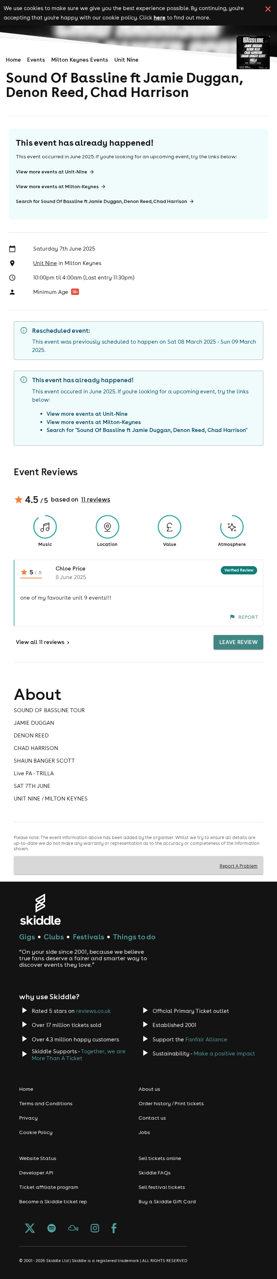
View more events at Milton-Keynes (57, 187)
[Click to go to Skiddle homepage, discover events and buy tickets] (40, 909)
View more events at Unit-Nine (51, 172)
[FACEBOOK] (114, 1228)
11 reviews (95, 499)
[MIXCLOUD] (73, 1228)
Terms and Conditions (45, 1103)
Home (13, 59)
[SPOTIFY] (51, 1228)
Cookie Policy (36, 1132)
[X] (30, 1228)
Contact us (152, 1118)
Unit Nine (126, 59)
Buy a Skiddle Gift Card (167, 1201)
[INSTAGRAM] (95, 1228)
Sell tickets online (159, 1158)
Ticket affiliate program (48, 1187)
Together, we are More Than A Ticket (79, 1055)
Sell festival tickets (161, 1187)
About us (149, 1089)
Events (36, 59)
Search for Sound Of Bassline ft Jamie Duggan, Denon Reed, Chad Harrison (101, 201)
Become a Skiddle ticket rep (53, 1201)
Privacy (28, 1118)
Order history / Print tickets (171, 1103)
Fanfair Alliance (206, 1039)
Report (248, 617)
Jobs (144, 1132)
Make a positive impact (224, 1053)
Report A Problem (239, 866)
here (160, 17)
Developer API (36, 1172)
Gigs (27, 936)
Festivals (88, 936)
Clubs (54, 936)
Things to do (134, 936)
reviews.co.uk (93, 1010)
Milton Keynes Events (79, 59)
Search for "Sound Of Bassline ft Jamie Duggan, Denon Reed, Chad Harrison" (147, 430)
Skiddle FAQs (154, 1172)
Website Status (37, 1158)
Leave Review (238, 642)
